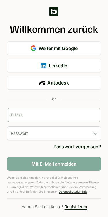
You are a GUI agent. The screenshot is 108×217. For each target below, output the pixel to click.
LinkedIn (58, 65)
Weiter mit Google (58, 48)
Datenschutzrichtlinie (73, 191)
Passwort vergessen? (77, 146)
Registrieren (76, 206)
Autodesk (58, 83)
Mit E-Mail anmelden (54, 164)
